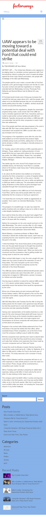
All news (6, 450)
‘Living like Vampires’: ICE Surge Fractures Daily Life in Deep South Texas (26, 499)
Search (4, 396)
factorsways (23, 5)
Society (11, 63)
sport (5, 463)
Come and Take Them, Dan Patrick (16, 434)
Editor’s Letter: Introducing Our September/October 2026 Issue (22, 491)
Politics (6, 456)
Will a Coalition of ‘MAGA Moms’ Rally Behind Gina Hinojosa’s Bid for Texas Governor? (27, 482)
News (5, 453)
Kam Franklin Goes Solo (12, 412)
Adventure (7, 446)
